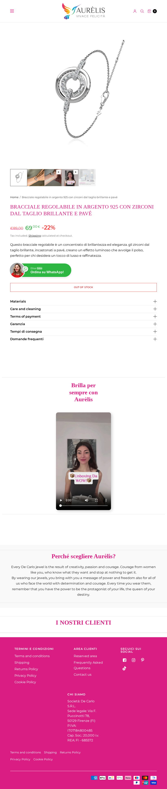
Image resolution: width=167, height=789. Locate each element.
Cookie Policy (25, 682)
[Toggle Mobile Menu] (14, 11)
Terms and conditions (32, 656)
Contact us (82, 674)
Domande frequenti (27, 339)
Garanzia (17, 324)
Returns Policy (26, 669)
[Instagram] (134, 660)
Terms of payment (25, 316)
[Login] (134, 11)
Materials (18, 301)
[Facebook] (125, 660)
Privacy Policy (25, 676)
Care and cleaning (25, 309)
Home (14, 197)
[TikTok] (125, 668)
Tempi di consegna (26, 331)
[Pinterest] (142, 660)
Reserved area (85, 656)
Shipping (35, 235)
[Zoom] (83, 96)
